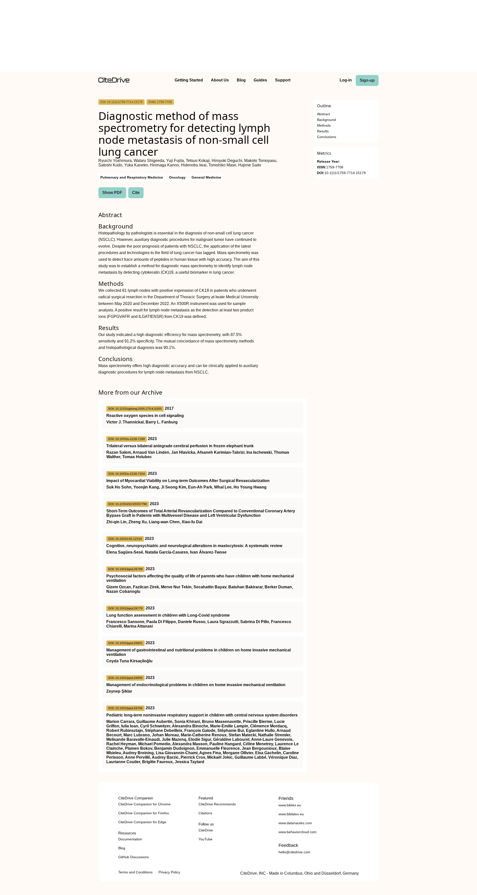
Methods (324, 125)
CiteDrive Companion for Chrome (144, 804)
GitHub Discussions (133, 857)
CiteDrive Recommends (217, 804)
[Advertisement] (238, 37)
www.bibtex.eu (289, 805)
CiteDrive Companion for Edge (142, 822)
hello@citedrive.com (294, 852)
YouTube (205, 839)
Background (326, 120)
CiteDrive (206, 830)
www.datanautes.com (295, 823)
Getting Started (189, 80)
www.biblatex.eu (291, 814)
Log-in (346, 80)
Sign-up (367, 80)
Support (282, 80)
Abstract (323, 114)
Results (323, 131)
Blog (241, 80)
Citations (205, 813)
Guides (260, 80)
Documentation (130, 839)
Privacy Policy (169, 872)
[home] (113, 81)
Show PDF (112, 192)
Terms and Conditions (135, 872)
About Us (220, 80)
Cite (136, 192)
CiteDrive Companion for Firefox (143, 813)
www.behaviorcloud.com (297, 832)
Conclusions (326, 137)
